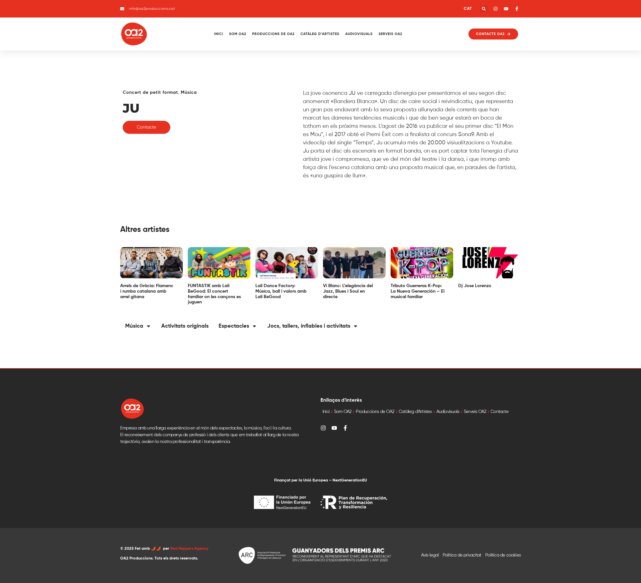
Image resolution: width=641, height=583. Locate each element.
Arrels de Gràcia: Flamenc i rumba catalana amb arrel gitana (146, 291)
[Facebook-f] (345, 428)
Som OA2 (237, 34)
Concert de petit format (150, 92)
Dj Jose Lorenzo (474, 286)
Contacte (500, 411)
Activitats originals (185, 326)
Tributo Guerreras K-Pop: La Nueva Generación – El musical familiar (417, 291)
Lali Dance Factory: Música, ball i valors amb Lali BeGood (280, 291)
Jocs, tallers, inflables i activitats (308, 326)
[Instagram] (323, 428)
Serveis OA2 (390, 34)
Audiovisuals (359, 34)
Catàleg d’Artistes (319, 34)
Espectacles (234, 326)
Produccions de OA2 (273, 34)
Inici (218, 34)
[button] (484, 9)
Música (189, 92)
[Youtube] (334, 428)
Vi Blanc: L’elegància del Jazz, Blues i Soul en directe (348, 291)
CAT (468, 9)
